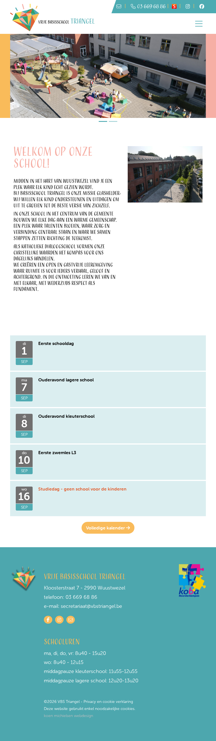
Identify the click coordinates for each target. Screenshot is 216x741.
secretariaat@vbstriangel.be (91, 606)
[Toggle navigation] (199, 24)
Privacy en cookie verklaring (108, 702)
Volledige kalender (106, 528)
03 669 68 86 (151, 6)
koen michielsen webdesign (68, 716)
